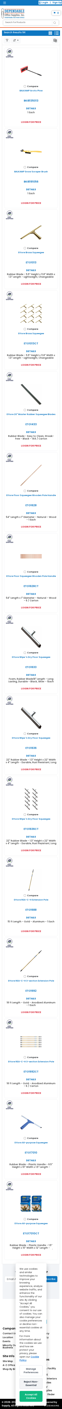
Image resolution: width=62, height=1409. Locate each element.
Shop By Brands (12, 1369)
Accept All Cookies (31, 1396)
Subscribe (49, 1279)
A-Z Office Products (15, 1365)
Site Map (8, 1361)
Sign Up (57, 2)
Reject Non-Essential (31, 1383)
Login (44, 2)
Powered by (50, 1402)
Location (8, 1337)
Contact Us (9, 1333)
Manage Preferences (31, 1370)
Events (6, 1341)
